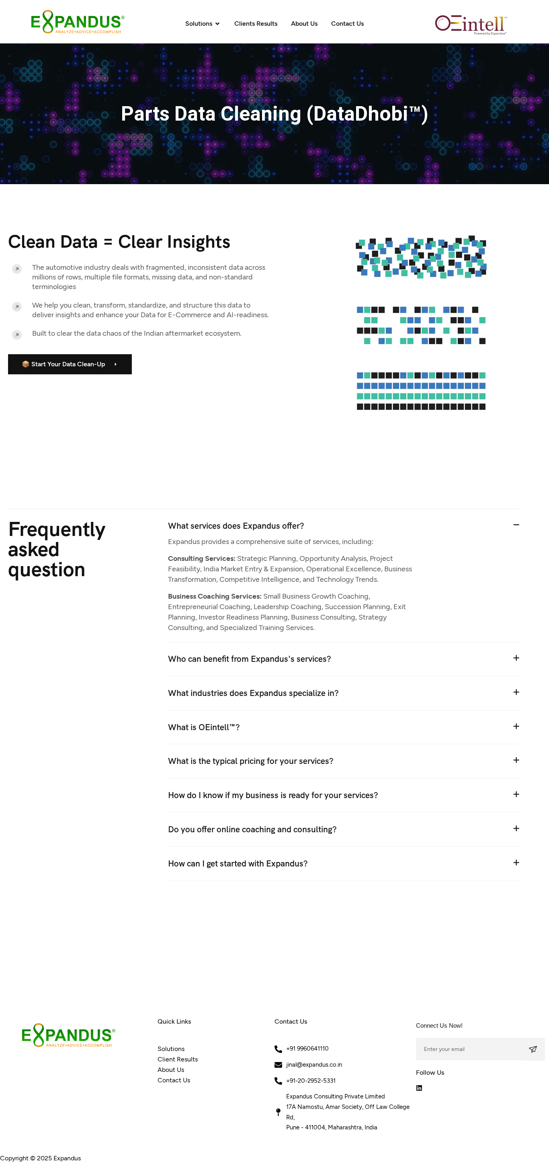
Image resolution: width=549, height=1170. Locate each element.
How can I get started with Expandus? (238, 863)
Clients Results (255, 23)
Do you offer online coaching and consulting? (252, 829)
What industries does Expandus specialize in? (253, 693)
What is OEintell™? (204, 727)
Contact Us (347, 23)
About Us (304, 23)
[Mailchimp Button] (535, 1049)
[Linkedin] (419, 1088)
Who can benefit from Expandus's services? (249, 658)
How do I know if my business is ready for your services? (273, 795)
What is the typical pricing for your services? (251, 760)
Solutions (198, 23)
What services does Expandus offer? (236, 525)
